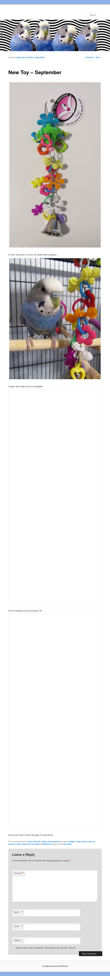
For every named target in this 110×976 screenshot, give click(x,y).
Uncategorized (53, 841)
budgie (71, 841)
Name (18, 912)
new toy (91, 841)
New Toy (37, 841)
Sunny (44, 841)
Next (99, 57)
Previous (89, 57)
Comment (19, 873)
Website (17, 940)
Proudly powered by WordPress (55, 966)
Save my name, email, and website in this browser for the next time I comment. (46, 948)
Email (18, 926)
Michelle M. (40, 57)
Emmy (30, 841)
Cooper (78, 841)
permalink (67, 844)
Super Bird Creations (31, 844)
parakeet (12, 844)
